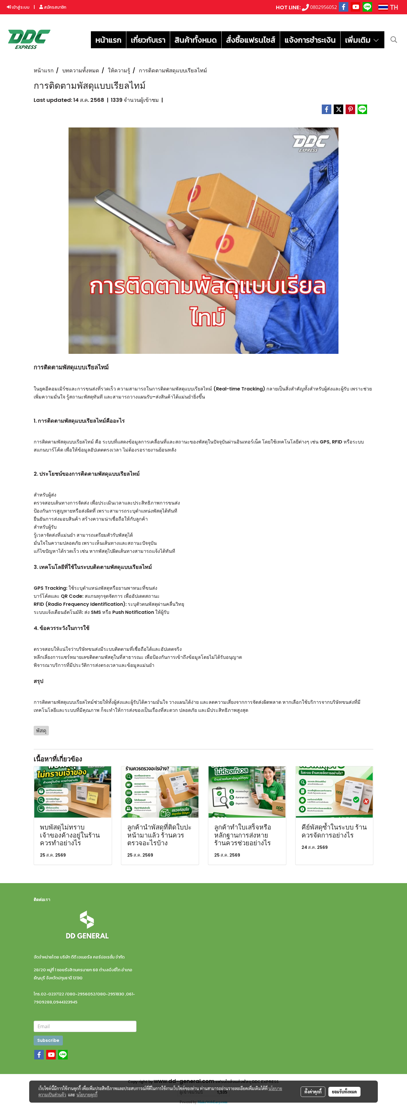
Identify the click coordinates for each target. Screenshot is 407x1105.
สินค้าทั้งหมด (196, 40)
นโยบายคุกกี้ (87, 1094)
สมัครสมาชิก (54, 7)
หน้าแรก (108, 40)
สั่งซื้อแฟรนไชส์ (250, 40)
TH (393, 7)
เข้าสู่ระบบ (20, 7)
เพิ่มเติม (358, 40)
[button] (393, 39)
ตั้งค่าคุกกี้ (313, 1091)
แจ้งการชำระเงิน (310, 40)
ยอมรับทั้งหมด (344, 1091)
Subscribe (48, 1040)
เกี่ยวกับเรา (148, 40)
